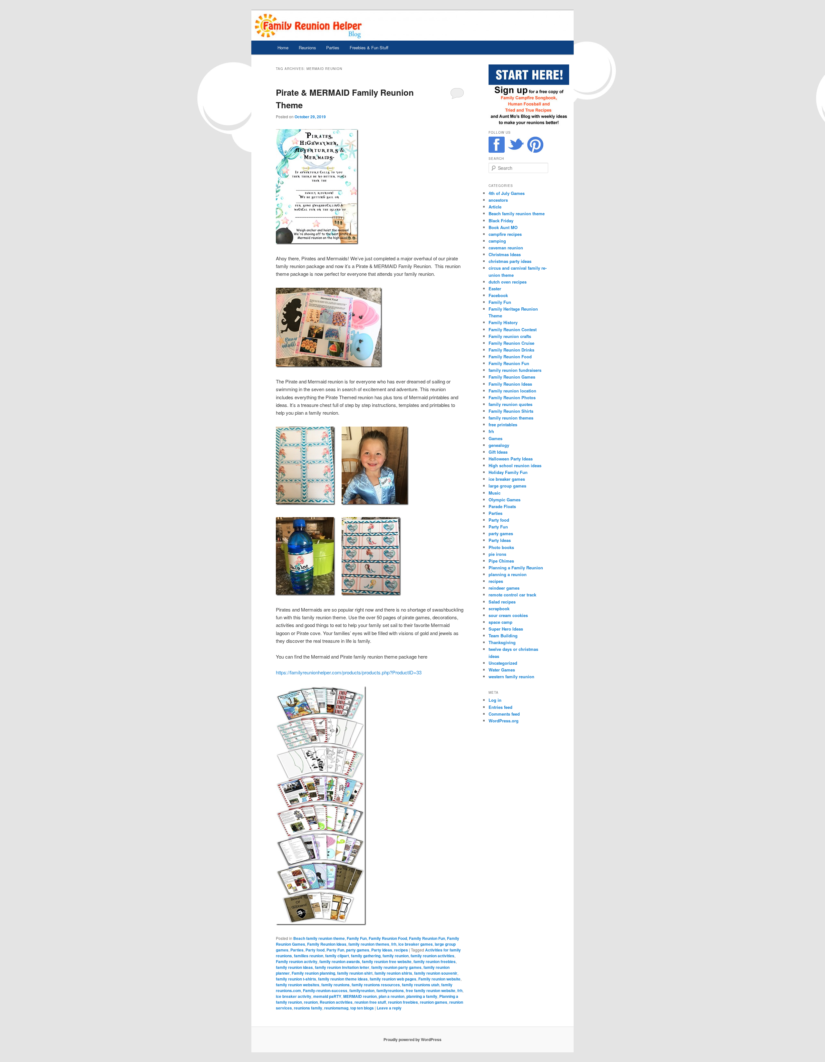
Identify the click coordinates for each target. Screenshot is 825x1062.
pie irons (497, 554)
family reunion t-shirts (296, 979)
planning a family (421, 996)
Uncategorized (503, 663)
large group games (507, 486)
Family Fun (357, 938)
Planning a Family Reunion (516, 568)
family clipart (337, 956)
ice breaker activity (293, 996)
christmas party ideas (510, 261)
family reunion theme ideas (343, 979)
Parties (332, 47)
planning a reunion (508, 574)
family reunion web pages (393, 979)
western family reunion (511, 676)
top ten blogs (362, 1008)
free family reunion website (430, 990)
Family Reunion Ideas (326, 944)
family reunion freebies (434, 961)
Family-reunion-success (325, 990)
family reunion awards (339, 961)
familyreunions (390, 990)
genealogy (499, 445)
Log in (495, 700)
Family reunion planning (313, 973)
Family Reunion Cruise (511, 343)
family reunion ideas (294, 967)
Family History (503, 322)
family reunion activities (432, 956)
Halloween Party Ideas (511, 459)
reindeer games (504, 588)
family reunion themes (368, 944)
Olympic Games (504, 500)
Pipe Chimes (501, 561)
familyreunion (361, 990)
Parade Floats (502, 506)
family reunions (335, 985)
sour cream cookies (508, 615)
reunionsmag (336, 1008)
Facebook (498, 295)
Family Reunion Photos (512, 397)
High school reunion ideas (515, 465)
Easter (495, 288)
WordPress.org (504, 721)
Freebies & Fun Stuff (369, 47)
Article (495, 207)
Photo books (501, 547)
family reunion (396, 956)
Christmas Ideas (505, 254)
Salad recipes (502, 602)
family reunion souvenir (435, 973)
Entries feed (500, 707)
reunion (311, 1002)
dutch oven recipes (508, 282)
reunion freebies (403, 1002)
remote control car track (512, 595)
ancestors (498, 200)
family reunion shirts (393, 973)
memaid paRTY (327, 996)
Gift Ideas (498, 452)
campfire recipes (505, 234)
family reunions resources (376, 985)
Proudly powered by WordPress (412, 1039)
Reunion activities (336, 1002)
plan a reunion (391, 996)
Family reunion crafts (510, 336)
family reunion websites (297, 985)
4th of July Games (507, 193)
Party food (315, 950)
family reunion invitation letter (342, 967)
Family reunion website (439, 979)
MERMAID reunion (360, 996)
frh (393, 944)
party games (357, 950)
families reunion (308, 956)
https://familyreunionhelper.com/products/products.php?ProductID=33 (349, 672)
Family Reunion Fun (427, 938)
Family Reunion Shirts (511, 411)
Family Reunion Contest (513, 329)
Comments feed (504, 714)
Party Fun (335, 950)
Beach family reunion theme (319, 938)
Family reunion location (512, 391)
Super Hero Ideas (506, 629)
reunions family (308, 1008)
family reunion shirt (355, 973)
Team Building (503, 635)
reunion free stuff (370, 1002)
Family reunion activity (296, 961)
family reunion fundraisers (515, 370)
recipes (401, 950)
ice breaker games (415, 944)
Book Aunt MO (503, 227)
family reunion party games (396, 967)
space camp (500, 622)
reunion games (433, 1002)
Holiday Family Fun (508, 472)
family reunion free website (387, 961)
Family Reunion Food (388, 938)
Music (494, 493)
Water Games (502, 670)
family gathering (366, 956)
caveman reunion (506, 248)
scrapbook (499, 608)
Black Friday (501, 220)
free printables (503, 424)
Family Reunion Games (512, 377)
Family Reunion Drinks (511, 350)
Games (495, 438)
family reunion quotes (510, 404)
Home (282, 47)
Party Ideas (381, 950)
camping (497, 241)
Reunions (307, 47)
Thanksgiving (502, 642)
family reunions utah (420, 985)
